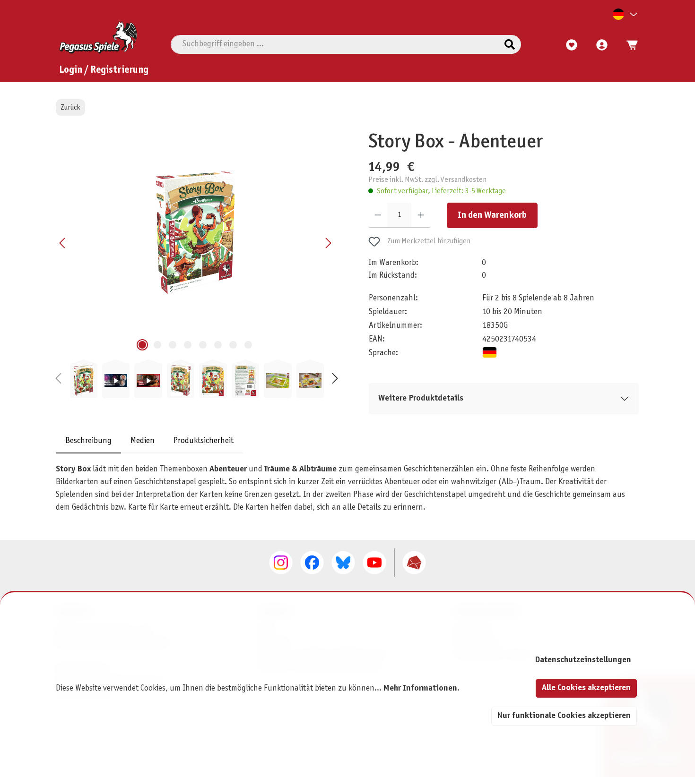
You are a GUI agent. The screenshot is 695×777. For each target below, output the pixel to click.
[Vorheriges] (63, 243)
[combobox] (335, 44)
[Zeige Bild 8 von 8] (248, 345)
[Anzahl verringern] (378, 215)
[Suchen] (509, 44)
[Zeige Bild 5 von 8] (203, 345)
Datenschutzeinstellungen (583, 660)
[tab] (88, 441)
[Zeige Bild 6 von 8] (218, 345)
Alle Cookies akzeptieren (586, 688)
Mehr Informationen (420, 688)
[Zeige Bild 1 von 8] (142, 345)
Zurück (70, 107)
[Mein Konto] (602, 45)
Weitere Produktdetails (420, 398)
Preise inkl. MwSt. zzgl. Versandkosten (427, 180)
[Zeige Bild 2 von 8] (157, 345)
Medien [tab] (142, 441)
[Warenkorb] (629, 45)
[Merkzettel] (571, 45)
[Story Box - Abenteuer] (195, 232)
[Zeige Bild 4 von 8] (187, 345)
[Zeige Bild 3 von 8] (172, 345)
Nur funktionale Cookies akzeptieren (564, 716)
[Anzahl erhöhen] (421, 215)
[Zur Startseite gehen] (98, 37)
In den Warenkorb (492, 215)
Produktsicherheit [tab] (204, 441)
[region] (197, 264)
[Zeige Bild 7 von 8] (233, 345)
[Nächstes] (328, 243)
